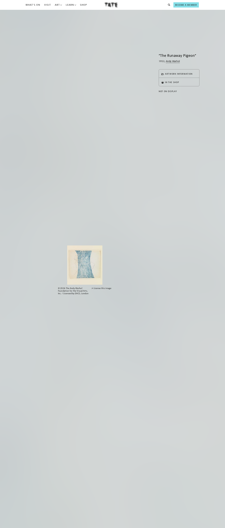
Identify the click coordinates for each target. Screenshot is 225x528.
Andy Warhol (173, 61)
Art (57, 4)
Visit (47, 4)
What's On (33, 4)
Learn (70, 4)
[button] (168, 5)
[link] (73, 291)
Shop (83, 4)
